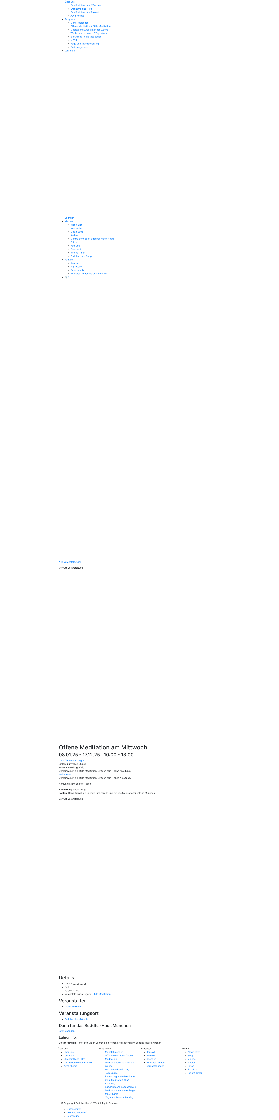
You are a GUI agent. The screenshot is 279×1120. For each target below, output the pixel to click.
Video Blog (76, 224)
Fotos (73, 242)
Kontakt (69, 259)
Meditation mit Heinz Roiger (120, 1090)
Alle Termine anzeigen (72, 760)
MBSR (73, 40)
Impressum (76, 266)
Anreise (74, 263)
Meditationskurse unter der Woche (89, 29)
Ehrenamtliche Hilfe (81, 8)
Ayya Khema (77, 15)
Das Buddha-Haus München (85, 5)
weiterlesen (65, 774)
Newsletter (76, 228)
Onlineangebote (79, 47)
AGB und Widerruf (76, 1112)
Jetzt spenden (67, 1030)
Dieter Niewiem (73, 1006)
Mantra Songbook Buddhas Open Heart (92, 238)
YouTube (75, 245)
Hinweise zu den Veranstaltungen (88, 273)
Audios (74, 235)
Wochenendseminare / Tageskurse (89, 33)
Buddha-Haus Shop (81, 256)
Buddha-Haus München (77, 1019)
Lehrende (70, 50)
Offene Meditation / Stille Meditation (90, 26)
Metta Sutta (76, 231)
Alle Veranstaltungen (70, 561)
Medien (69, 221)
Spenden (69, 217)
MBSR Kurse (111, 1093)
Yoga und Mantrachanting (84, 43)
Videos (191, 1059)
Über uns (70, 1)
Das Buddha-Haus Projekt (84, 12)
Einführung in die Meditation (85, 36)
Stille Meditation (102, 994)
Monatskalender (79, 22)
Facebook (75, 249)
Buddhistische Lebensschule (120, 1086)
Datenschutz (77, 270)
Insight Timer (77, 252)
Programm (70, 19)
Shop (191, 1055)
